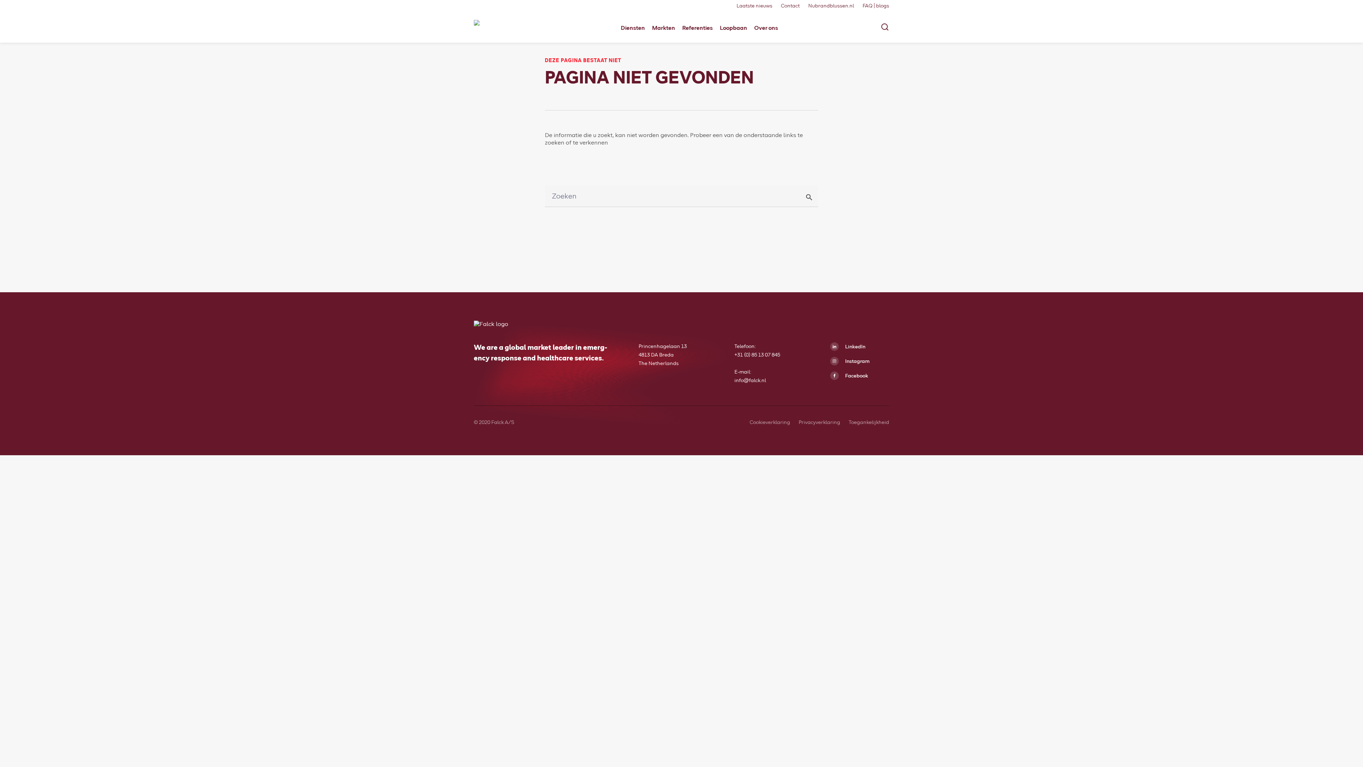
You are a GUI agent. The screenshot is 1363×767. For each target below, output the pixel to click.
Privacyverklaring (819, 422)
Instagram (857, 361)
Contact (790, 6)
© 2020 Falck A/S (494, 422)
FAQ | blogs (876, 6)
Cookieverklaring (770, 422)
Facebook (856, 376)
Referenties (697, 28)
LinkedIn (854, 346)
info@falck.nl (750, 380)
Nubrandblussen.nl (831, 6)
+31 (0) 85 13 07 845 (757, 355)
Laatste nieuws (754, 6)
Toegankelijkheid (869, 422)
